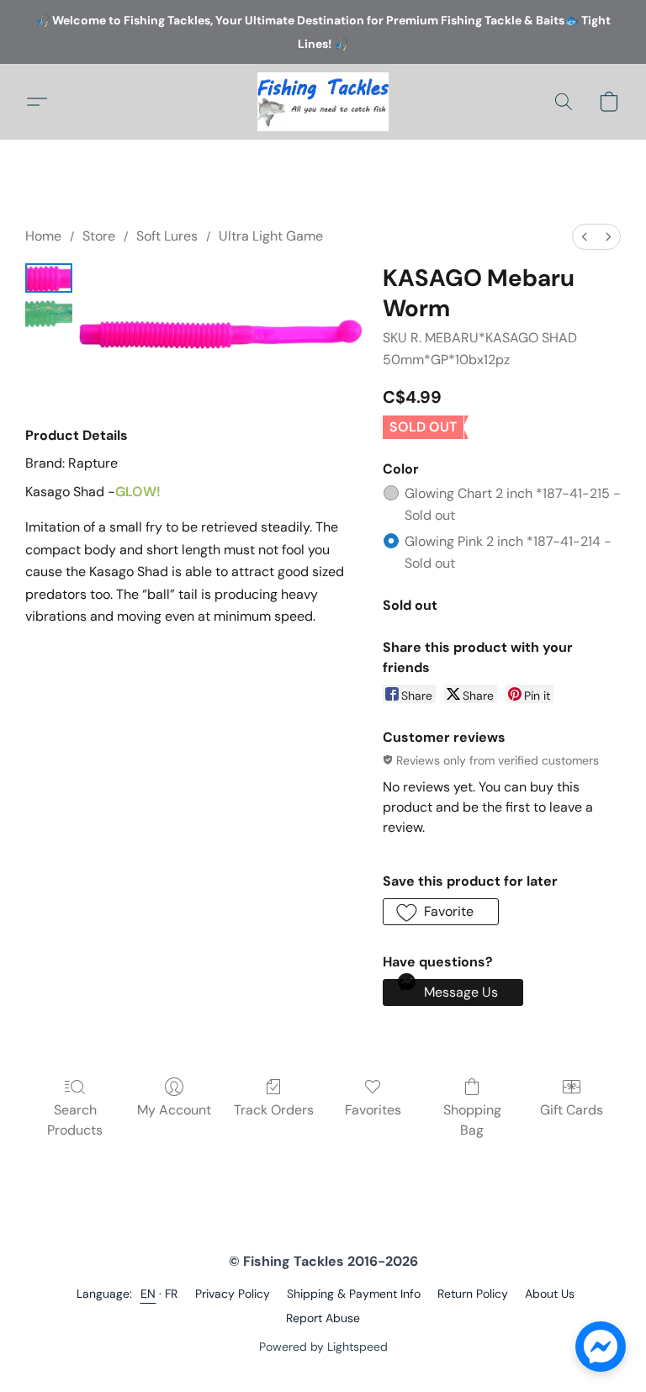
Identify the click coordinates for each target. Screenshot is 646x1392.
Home (43, 236)
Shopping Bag (472, 1120)
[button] (323, 101)
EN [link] (148, 1293)
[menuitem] (584, 237)
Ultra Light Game (271, 236)
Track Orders (274, 1110)
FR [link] (171, 1293)
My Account (174, 1110)
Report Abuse (323, 1318)
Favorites (373, 1110)
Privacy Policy (232, 1293)
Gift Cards (571, 1110)
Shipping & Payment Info (354, 1293)
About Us (550, 1293)
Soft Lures (167, 236)
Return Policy (472, 1293)
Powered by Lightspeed (323, 1346)
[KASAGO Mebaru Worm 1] (48, 314)
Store (98, 236)
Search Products (75, 1120)
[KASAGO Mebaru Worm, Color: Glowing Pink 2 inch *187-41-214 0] (48, 278)
